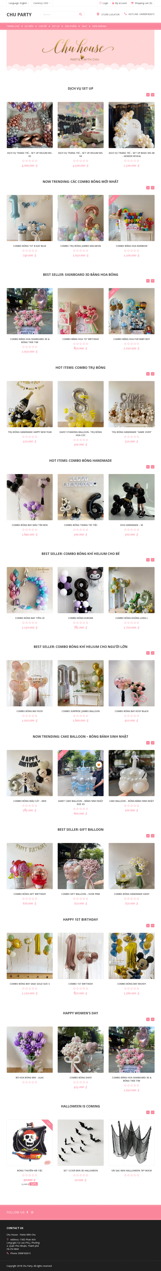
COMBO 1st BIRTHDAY (80, 983)
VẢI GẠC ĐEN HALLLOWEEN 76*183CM (131, 1170)
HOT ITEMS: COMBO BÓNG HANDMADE (80, 460)
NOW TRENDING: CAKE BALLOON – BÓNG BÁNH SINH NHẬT (80, 736)
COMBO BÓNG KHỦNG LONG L (131, 617)
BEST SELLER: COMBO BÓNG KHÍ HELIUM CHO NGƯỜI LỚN (81, 646)
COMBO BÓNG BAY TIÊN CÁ (29, 617)
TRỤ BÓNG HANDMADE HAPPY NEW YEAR (30, 432)
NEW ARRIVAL (99, 26)
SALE (84, 26)
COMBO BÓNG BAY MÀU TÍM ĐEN (30, 524)
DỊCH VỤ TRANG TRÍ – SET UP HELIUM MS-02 (29, 154)
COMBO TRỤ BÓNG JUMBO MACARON (80, 245)
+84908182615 (141, 14)
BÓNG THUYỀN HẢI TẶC (29, 1170)
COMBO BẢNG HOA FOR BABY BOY (131, 339)
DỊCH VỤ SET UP (80, 88)
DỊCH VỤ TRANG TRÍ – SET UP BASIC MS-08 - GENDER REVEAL (131, 154)
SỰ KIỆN (29, 26)
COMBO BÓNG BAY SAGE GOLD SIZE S (30, 983)
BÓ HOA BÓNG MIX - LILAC (30, 1077)
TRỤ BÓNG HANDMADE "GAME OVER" (132, 432)
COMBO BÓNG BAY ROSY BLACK (132, 711)
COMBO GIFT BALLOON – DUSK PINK (80, 893)
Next (152, 94)
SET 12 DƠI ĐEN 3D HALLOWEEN (81, 1170)
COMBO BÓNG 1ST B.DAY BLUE (29, 245)
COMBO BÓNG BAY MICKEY (131, 983)
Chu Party (19, 15)
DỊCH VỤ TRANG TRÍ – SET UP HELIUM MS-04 (80, 154)
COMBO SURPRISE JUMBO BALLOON (81, 711)
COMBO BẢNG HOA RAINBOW (131, 245)
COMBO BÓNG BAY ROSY (30, 711)
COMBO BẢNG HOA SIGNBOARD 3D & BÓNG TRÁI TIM (30, 341)
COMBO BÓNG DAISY (81, 1077)
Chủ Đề (43, 26)
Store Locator (110, 14)
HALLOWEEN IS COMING (80, 1106)
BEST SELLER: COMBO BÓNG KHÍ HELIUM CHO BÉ (81, 553)
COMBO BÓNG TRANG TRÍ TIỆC (80, 524)
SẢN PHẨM (70, 26)
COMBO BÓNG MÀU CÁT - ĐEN (29, 800)
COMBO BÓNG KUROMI (80, 617)
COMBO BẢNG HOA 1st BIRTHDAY (80, 339)
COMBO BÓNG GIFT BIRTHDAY (30, 893)
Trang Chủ (13, 26)
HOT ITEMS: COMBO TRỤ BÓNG (80, 367)
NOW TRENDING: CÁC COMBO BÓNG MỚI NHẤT (81, 181)
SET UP (56, 26)
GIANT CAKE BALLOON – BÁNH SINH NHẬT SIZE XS (80, 802)
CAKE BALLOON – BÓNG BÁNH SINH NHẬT (131, 800)
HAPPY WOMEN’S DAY (80, 1013)
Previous (148, 94)
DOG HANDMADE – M (131, 524)
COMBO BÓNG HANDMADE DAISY (131, 893)
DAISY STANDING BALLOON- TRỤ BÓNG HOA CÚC (81, 434)
